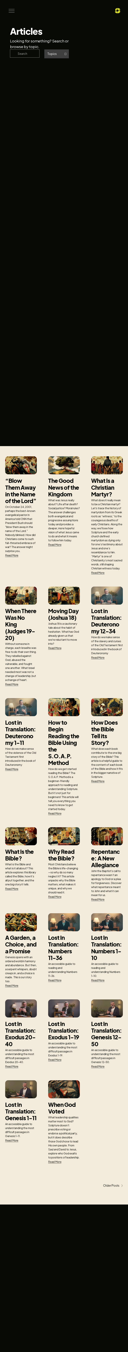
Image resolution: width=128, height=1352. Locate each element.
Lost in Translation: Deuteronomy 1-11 (20, 732)
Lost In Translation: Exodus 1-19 (63, 1030)
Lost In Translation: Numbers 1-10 (106, 947)
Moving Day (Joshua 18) (63, 614)
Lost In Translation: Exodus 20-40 (20, 1033)
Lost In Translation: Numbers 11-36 (63, 947)
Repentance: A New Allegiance (105, 858)
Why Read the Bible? (61, 855)
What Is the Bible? (19, 855)
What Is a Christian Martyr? (102, 487)
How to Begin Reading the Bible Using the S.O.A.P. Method (63, 742)
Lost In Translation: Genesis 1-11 (20, 1111)
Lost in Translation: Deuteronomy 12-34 (106, 620)
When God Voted (62, 1108)
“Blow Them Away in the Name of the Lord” (20, 490)
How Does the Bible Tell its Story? (104, 732)
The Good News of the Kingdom (63, 487)
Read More (11, 555)
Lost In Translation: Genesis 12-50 (106, 1033)
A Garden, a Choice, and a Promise (20, 944)
